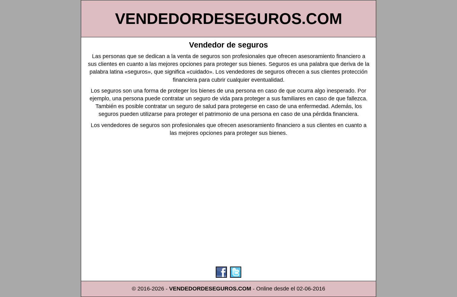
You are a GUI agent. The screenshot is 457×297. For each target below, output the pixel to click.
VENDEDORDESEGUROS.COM (228, 18)
